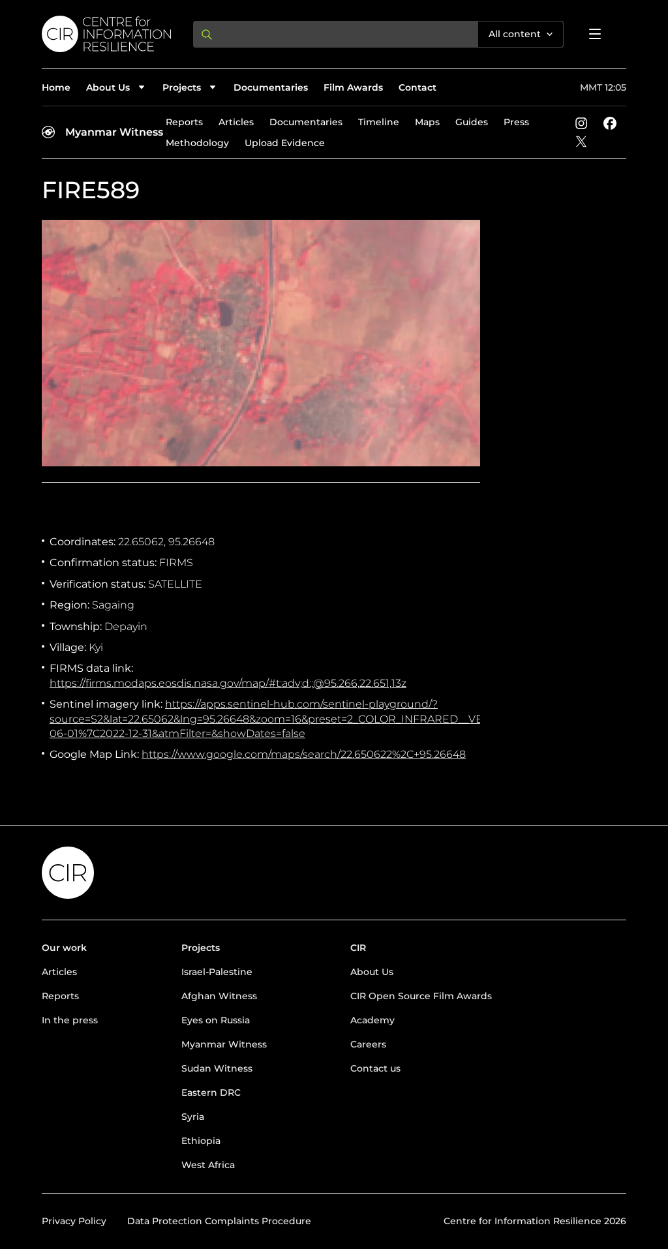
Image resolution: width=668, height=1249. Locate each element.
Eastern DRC (211, 1092)
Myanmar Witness (114, 132)
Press (516, 122)
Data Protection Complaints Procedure (219, 1221)
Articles (236, 122)
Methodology (197, 143)
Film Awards (353, 87)
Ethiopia (200, 1141)
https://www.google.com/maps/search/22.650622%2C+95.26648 (304, 754)
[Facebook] (609, 123)
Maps (427, 122)
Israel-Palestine (216, 972)
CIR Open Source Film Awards (421, 996)
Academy (372, 1020)
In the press (70, 1020)
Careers (368, 1044)
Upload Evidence (285, 143)
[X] (581, 141)
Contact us (375, 1068)
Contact (417, 87)
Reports (184, 122)
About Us (371, 972)
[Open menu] (594, 33)
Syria (192, 1116)
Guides (471, 122)
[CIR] (107, 34)
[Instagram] (581, 123)
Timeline (378, 122)
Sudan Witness (216, 1068)
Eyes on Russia (215, 1020)
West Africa (208, 1165)
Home (56, 87)
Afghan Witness (219, 996)
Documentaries (271, 87)
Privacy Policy (74, 1221)
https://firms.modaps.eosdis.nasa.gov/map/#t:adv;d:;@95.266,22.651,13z (228, 683)
